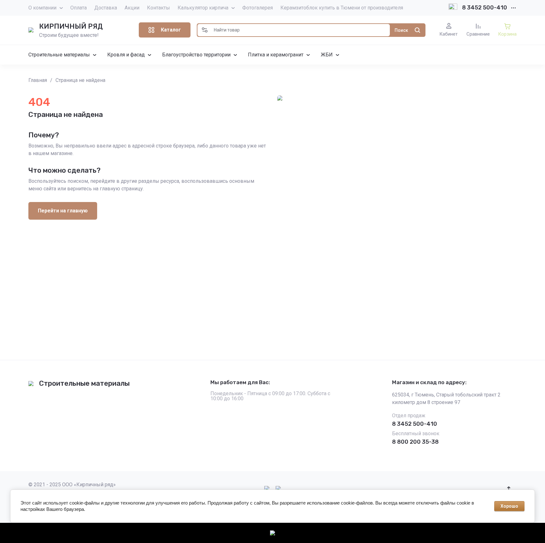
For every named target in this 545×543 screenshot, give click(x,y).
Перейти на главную (63, 211)
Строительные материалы (84, 383)
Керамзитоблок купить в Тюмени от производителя (341, 8)
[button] (164, 30)
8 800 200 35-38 (415, 441)
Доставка (105, 8)
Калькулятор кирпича (203, 8)
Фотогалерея (257, 8)
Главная (37, 80)
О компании (42, 8)
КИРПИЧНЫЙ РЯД (71, 26)
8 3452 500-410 (484, 7)
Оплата (78, 8)
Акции (132, 8)
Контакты (158, 8)
